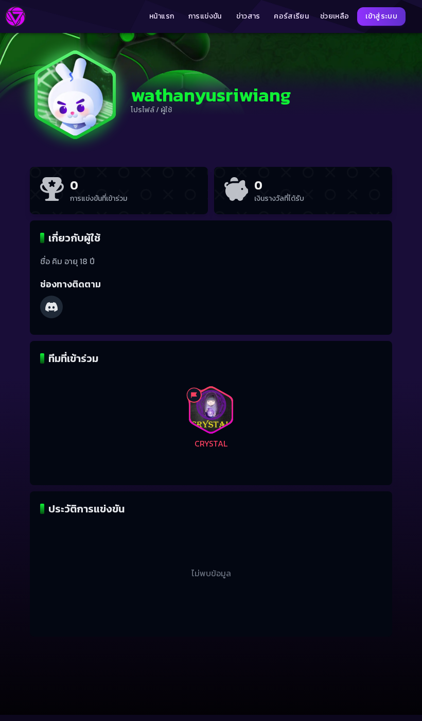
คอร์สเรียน (291, 16)
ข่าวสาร (248, 16)
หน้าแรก (161, 16)
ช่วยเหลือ (334, 16)
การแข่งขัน (205, 16)
